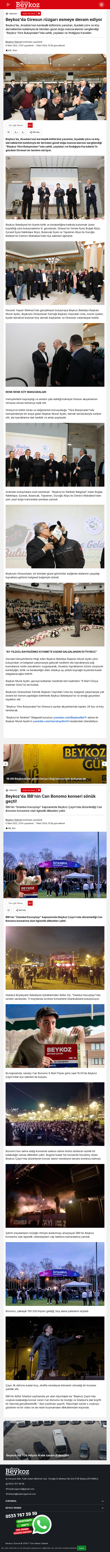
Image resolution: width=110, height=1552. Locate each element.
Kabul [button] (81, 1548)
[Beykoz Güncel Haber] (27, 4)
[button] (101, 4)
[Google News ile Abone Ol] (16, 125)
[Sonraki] (104, 763)
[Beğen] (8, 132)
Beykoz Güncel (14, 41)
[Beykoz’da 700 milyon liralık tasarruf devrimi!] (55, 1440)
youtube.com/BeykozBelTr (70, 717)
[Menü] (8, 4)
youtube (38, 721)
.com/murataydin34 (56, 721)
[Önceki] (5, 763)
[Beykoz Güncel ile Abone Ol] (30, 125)
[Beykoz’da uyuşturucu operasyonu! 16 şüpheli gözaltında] (55, 764)
